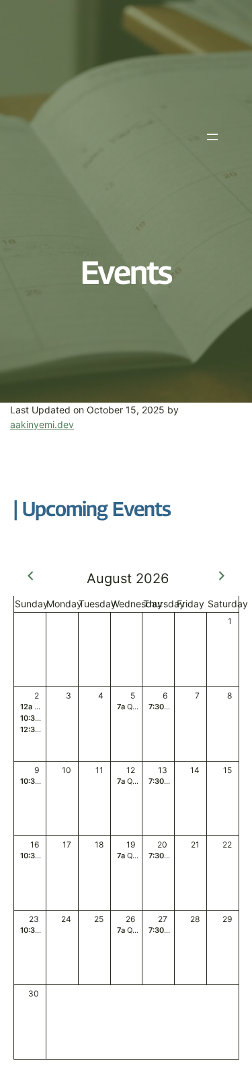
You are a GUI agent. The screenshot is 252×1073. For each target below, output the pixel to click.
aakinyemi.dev (42, 424)
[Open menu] (212, 137)
